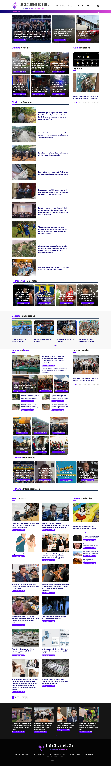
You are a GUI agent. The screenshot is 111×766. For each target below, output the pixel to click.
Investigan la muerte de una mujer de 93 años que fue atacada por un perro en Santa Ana (88, 726)
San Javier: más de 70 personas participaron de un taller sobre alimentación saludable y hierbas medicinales (53, 360)
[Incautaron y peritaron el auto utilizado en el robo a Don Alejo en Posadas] (24, 153)
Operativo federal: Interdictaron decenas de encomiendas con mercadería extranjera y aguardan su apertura (22, 448)
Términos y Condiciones (37, 754)
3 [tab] (76, 102)
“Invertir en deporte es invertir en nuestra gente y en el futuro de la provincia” (60, 66)
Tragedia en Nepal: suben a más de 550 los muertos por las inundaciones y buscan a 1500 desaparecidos (53, 135)
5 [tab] (79, 102)
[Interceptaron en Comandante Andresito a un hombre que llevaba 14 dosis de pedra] (24, 172)
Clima (89, 6)
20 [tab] (98, 102)
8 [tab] (83, 102)
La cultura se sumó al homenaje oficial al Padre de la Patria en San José (85, 97)
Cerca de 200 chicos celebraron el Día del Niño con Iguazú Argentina (45, 388)
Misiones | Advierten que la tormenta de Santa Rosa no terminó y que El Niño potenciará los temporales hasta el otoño (63, 33)
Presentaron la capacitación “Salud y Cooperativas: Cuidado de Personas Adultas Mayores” (84, 379)
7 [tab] (82, 102)
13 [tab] (89, 102)
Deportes (81, 6)
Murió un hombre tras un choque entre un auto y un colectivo (40, 430)
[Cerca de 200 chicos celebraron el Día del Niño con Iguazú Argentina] (45, 384)
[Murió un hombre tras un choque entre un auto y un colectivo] (40, 426)
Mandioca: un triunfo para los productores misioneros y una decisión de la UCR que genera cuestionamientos (55, 525)
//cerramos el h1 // (29, 6)
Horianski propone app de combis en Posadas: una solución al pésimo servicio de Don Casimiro (25, 586)
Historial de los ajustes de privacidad (82, 754)
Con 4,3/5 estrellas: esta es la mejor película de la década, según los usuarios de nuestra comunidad (85, 527)
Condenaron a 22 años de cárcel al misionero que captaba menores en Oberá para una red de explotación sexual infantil (25, 619)
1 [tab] (74, 102)
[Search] (98, 6)
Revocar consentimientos (55, 756)
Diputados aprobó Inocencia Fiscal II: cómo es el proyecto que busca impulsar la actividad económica (55, 681)
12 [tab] (88, 102)
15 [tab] (92, 102)
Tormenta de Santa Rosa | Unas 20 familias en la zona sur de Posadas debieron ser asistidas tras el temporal (21, 65)
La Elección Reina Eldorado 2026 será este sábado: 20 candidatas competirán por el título (59, 448)
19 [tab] (97, 102)
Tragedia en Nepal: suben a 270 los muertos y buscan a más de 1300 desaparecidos (23, 651)
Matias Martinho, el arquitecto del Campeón (43, 340)
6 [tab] (80, 102)
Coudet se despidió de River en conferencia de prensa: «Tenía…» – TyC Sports (87, 297)
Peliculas (71, 6)
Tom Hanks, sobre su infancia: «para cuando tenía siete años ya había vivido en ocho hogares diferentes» (90, 544)
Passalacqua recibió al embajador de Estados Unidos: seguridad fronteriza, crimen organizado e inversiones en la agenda (40, 448)
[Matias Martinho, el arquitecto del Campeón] (44, 327)
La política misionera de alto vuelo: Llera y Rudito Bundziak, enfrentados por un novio (66, 725)
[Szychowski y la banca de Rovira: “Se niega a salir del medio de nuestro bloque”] (24, 267)
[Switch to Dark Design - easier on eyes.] (98, 12)
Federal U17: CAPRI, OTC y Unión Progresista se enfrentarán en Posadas (87, 340)
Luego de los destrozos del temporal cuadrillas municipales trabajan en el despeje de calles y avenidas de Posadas (40, 65)
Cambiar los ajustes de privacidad (57, 754)
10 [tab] (85, 102)
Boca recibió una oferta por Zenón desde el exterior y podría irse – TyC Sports (45, 296)
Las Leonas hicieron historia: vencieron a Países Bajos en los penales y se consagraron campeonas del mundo (31, 34)
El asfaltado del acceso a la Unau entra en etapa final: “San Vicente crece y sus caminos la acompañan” (25, 525)
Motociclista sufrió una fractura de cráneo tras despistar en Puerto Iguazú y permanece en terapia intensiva (30, 397)
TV (57, 6)
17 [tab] (94, 102)
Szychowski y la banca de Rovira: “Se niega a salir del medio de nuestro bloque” (53, 268)
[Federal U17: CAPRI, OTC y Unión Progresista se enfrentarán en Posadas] (89, 327)
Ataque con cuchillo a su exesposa (23, 554)
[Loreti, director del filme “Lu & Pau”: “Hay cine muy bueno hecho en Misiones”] (40, 86)
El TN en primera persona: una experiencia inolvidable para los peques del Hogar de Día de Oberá (61, 387)
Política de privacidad (22, 754)
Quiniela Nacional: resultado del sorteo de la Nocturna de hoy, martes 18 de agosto (66, 474)
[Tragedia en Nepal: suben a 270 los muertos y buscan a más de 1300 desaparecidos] (25, 638)
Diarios (50, 6)
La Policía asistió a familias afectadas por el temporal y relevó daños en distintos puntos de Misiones (87, 34)
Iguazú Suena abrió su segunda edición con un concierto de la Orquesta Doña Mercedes (22, 429)
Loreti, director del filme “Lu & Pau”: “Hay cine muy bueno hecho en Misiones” (40, 89)
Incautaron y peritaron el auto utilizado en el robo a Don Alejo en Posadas (53, 154)
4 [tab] (78, 102)
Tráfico (63, 6)
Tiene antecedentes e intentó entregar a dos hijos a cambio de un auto (55, 618)
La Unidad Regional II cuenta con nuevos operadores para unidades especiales (58, 429)
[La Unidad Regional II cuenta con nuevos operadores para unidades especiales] (59, 426)
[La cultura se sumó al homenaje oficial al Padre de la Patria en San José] (86, 82)
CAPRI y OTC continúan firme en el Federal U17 (21, 340)
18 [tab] (96, 102)
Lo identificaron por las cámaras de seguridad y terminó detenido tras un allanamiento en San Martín (21, 726)
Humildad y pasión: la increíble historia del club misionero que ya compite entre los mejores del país (66, 340)
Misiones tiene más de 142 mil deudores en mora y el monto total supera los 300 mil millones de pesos (55, 651)
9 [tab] (84, 102)
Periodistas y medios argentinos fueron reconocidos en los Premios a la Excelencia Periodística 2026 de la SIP (20, 87)
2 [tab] (75, 102)
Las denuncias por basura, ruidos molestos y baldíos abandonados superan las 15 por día (59, 406)
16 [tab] (93, 102)
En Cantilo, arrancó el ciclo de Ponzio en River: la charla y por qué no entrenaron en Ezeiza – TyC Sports (66, 296)
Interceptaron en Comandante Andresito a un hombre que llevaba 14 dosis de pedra (53, 173)
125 (23, 697)
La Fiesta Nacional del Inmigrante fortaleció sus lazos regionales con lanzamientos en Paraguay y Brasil (53, 556)
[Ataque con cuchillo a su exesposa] (25, 543)
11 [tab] (87, 102)
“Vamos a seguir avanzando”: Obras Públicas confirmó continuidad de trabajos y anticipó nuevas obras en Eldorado (60, 397)
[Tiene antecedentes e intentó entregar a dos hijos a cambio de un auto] (55, 605)
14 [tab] (91, 102)
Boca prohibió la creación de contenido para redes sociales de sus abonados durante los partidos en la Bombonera (23, 474)
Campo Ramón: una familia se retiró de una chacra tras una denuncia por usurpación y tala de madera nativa (29, 406)
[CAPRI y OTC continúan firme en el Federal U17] (22, 327)
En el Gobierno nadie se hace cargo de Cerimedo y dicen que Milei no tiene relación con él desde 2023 (87, 474)
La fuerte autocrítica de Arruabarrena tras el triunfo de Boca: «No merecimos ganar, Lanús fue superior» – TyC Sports (23, 295)
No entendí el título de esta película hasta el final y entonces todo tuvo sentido (40, 11)
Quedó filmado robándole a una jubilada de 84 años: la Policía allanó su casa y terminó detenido (25, 387)
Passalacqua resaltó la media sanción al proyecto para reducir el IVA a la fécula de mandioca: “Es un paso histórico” (53, 192)
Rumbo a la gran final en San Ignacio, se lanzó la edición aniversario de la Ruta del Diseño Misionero (43, 726)
